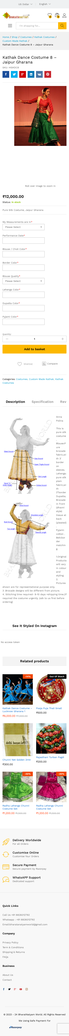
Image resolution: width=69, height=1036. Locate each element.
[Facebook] (4, 989)
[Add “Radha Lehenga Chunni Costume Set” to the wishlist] (21, 800)
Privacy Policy (10, 942)
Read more (47, 704)
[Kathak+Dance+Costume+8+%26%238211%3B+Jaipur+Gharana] (14, 74)
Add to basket (34, 349)
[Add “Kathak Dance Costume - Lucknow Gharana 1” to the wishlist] (21, 703)
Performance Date (14, 235)
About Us (8, 975)
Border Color (10, 262)
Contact (7, 979)
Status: (7, 202)
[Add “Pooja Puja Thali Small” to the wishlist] (55, 703)
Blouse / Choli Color (15, 249)
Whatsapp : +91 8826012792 (19, 919)
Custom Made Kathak (41, 379)
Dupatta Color (11, 303)
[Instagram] (27, 989)
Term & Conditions (13, 947)
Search (62, 25)
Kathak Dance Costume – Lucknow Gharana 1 (17, 710)
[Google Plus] (15, 989)
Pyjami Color (10, 316)
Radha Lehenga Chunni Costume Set (16, 807)
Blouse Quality (11, 276)
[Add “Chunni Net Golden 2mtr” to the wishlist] (21, 754)
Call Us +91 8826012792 (16, 915)
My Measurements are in (17, 222)
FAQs (5, 957)
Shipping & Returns (14, 952)
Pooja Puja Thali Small (49, 708)
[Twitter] (9, 989)
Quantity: (7, 334)
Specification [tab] (42, 401)
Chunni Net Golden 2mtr (17, 759)
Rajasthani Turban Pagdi (50, 757)
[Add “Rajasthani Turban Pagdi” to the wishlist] (55, 751)
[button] (50, 363)
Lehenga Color (11, 289)
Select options (13, 703)
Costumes (21, 379)
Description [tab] (15, 401)
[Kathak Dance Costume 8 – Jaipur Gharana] (6, 74)
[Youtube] (21, 989)
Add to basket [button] (13, 754)
